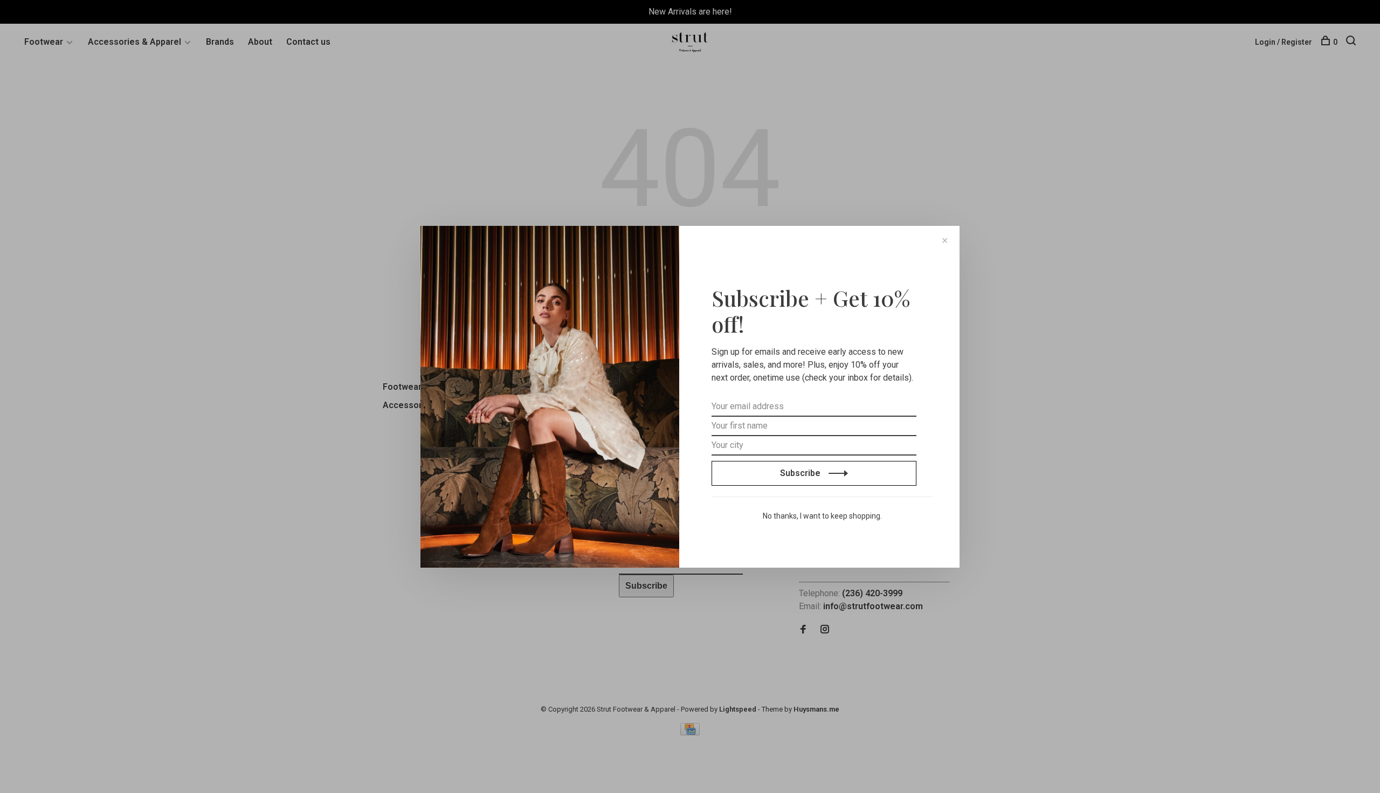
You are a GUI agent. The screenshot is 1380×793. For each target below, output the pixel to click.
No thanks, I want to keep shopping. (822, 516)
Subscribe (801, 473)
